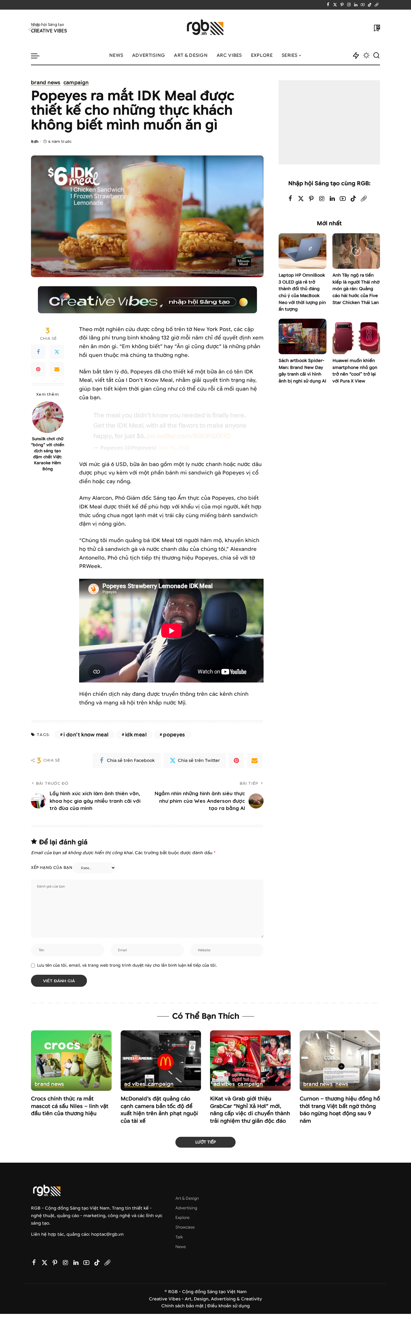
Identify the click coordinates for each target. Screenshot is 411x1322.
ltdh (35, 141)
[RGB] (205, 28)
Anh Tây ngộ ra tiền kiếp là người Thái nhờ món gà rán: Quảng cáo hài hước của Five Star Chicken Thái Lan (355, 289)
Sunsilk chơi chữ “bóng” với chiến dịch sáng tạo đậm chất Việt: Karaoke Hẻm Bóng (47, 453)
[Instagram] (348, 5)
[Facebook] (328, 5)
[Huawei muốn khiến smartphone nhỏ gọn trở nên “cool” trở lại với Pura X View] (356, 336)
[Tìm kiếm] (376, 56)
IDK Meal (136, 735)
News (341, 1084)
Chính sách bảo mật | (184, 1305)
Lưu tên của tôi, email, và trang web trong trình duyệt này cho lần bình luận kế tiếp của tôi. (127, 965)
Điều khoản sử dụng (228, 1305)
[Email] (57, 369)
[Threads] (376, 5)
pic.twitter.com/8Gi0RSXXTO (188, 436)
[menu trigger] (38, 56)
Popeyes (174, 735)
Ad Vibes (134, 1084)
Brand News (45, 83)
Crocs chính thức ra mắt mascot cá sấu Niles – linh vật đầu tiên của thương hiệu (69, 1106)
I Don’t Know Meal (85, 735)
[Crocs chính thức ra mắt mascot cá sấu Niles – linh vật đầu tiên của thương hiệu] (71, 1060)
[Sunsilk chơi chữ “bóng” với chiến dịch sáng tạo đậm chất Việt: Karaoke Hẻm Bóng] (47, 417)
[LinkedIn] (355, 5)
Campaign (76, 83)
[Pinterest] (341, 5)
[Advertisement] (329, 122)
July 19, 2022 (174, 448)
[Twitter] (335, 5)
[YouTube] (362, 5)
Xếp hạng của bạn (51, 867)
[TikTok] (369, 5)
